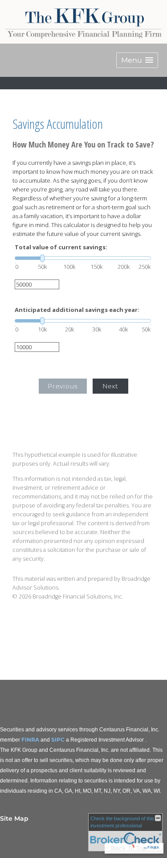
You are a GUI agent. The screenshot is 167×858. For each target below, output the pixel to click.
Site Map (14, 818)
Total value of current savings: (61, 247)
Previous (63, 386)
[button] (137, 60)
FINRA (30, 739)
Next (110, 386)
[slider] (83, 258)
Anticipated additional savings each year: (77, 310)
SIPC (58, 739)
